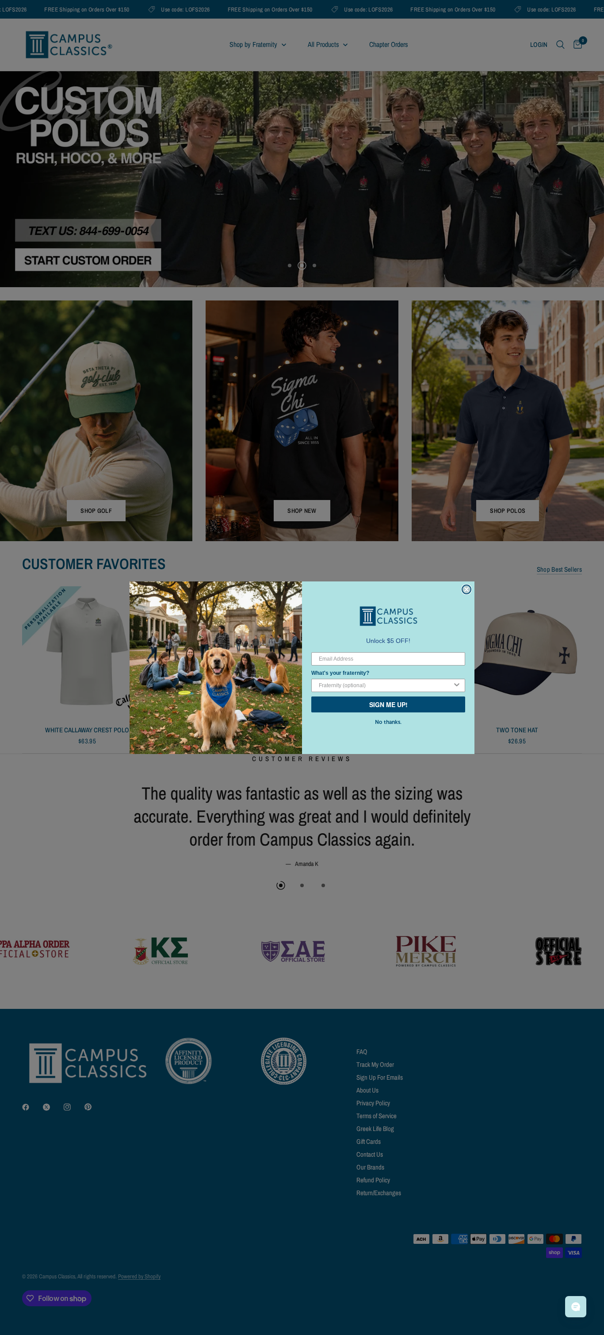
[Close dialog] (466, 589)
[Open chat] (575, 1306)
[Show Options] (456, 685)
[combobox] (385, 685)
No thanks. (388, 722)
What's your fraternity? (340, 673)
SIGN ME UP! (388, 704)
